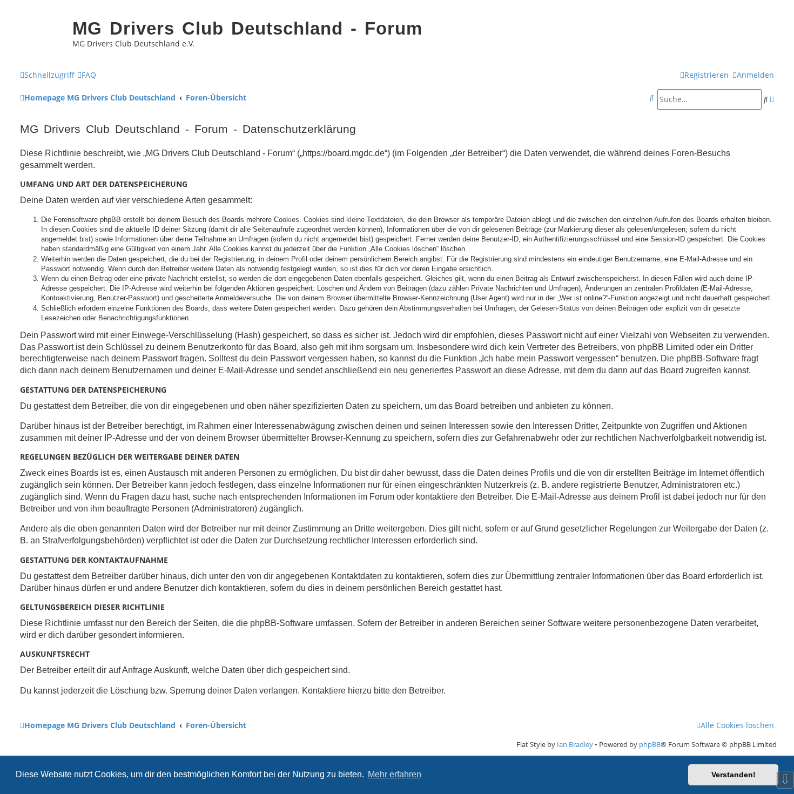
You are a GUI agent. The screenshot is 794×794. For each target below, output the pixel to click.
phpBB (650, 744)
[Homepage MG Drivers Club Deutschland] (40, 35)
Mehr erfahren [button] (394, 774)
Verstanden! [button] (733, 774)
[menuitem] (86, 74)
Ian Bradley (575, 744)
